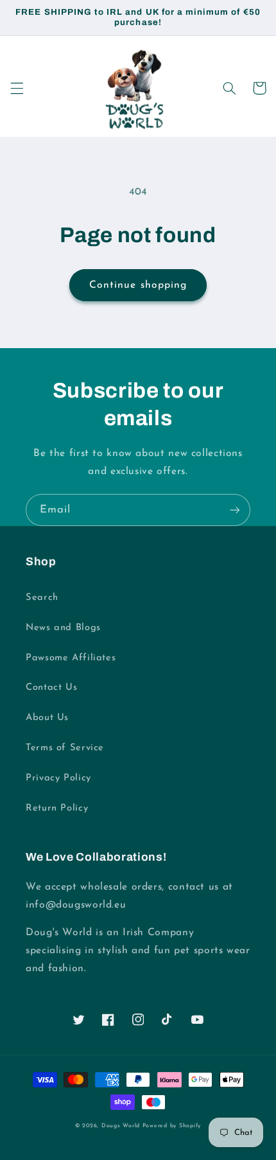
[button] (16, 88)
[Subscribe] (235, 509)
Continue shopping (138, 285)
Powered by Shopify (171, 1126)
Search (42, 597)
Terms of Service (65, 748)
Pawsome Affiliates (71, 658)
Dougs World (120, 1126)
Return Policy (57, 808)
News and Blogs (63, 628)
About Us (47, 718)
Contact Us (51, 687)
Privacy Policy (58, 778)
